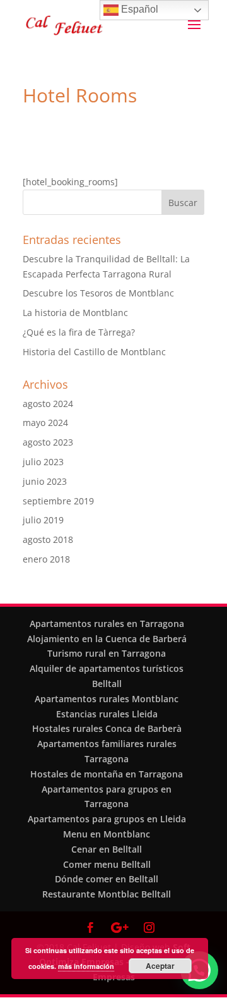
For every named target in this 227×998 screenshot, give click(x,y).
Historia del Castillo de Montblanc (94, 352)
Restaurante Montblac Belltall (106, 894)
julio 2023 (43, 462)
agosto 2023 (48, 442)
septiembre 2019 (58, 501)
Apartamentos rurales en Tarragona (107, 624)
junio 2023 (45, 481)
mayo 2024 (45, 423)
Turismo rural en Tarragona (106, 653)
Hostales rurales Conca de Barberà (107, 728)
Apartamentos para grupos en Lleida (107, 819)
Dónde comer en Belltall (106, 879)
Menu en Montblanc (106, 834)
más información (86, 966)
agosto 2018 (48, 539)
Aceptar (160, 965)
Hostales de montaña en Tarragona (106, 774)
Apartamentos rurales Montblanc (106, 699)
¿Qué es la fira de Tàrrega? (79, 332)
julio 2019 (43, 520)
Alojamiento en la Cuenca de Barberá (107, 639)
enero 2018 (46, 559)
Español (138, 9)
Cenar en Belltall (106, 849)
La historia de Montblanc (75, 313)
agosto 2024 (48, 404)
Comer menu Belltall (107, 864)
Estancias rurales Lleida (107, 714)
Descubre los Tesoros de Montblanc (98, 293)
